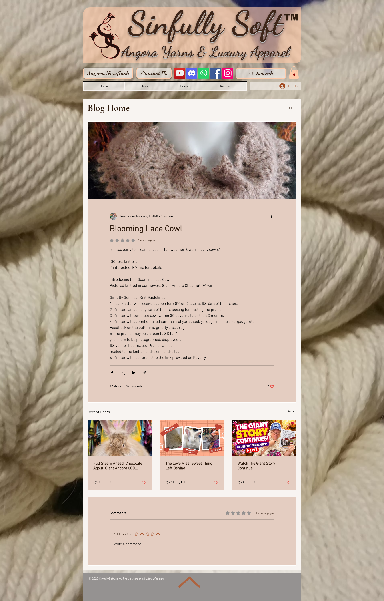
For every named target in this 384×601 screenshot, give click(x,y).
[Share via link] (144, 373)
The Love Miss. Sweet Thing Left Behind (189, 466)
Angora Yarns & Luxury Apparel (205, 51)
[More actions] (271, 216)
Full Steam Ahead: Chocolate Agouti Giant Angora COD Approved (117, 466)
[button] (294, 72)
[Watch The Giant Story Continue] (264, 438)
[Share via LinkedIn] (134, 373)
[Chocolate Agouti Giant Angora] (120, 438)
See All (291, 412)
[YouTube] (179, 73)
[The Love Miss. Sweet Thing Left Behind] (192, 438)
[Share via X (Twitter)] (123, 373)
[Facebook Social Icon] (215, 73)
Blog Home (109, 107)
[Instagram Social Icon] (227, 73)
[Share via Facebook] (112, 373)
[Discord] (191, 73)
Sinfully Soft (205, 23)
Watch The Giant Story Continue (256, 466)
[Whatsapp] (203, 73)
